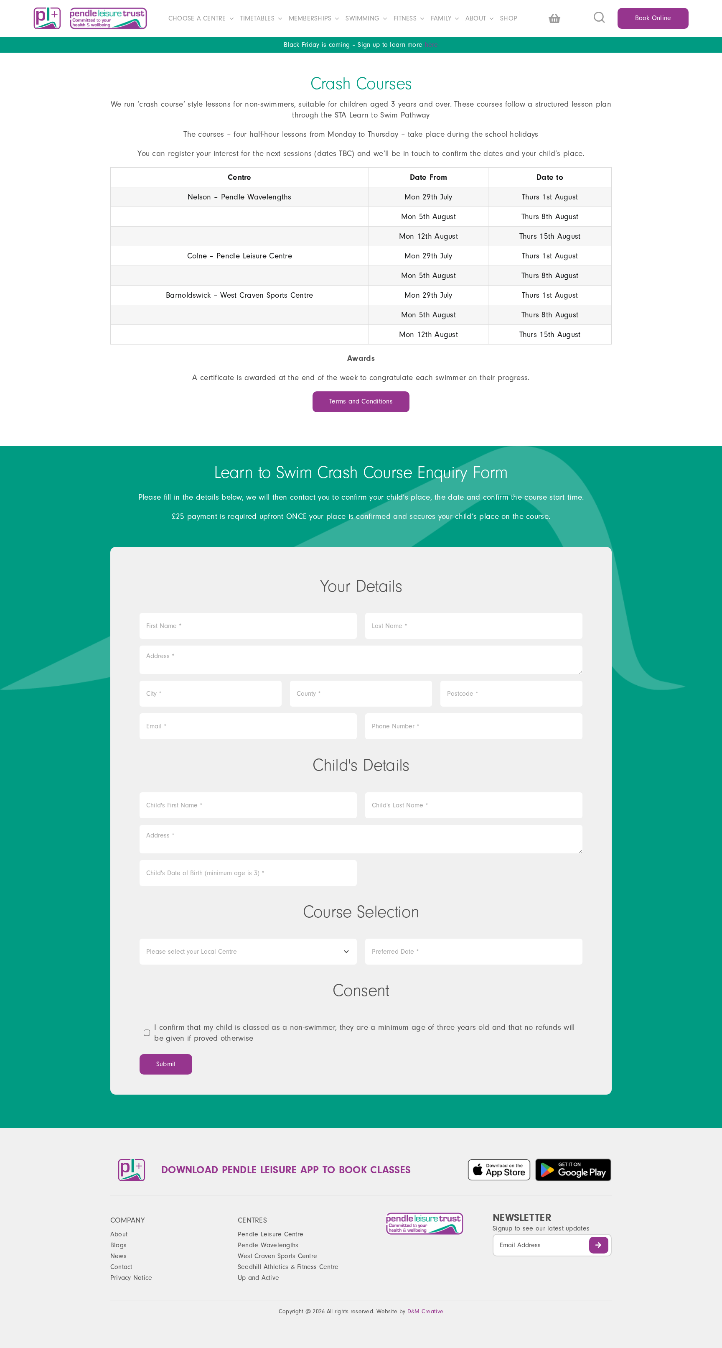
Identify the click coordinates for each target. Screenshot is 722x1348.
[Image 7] (573, 1162)
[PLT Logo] (108, 10)
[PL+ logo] (47, 11)
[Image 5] (499, 1162)
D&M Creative (425, 1311)
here (431, 45)
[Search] (606, 18)
